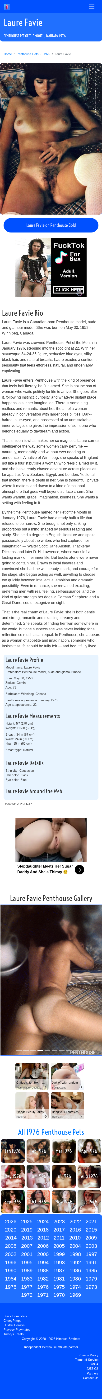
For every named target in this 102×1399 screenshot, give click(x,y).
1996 (10, 1262)
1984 (10, 1279)
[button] (7, 981)
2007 (26, 1246)
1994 (43, 1262)
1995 (26, 1262)
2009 (91, 1238)
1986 (75, 1270)
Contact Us (90, 1378)
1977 (26, 1287)
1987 (59, 1270)
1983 (26, 1279)
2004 (75, 1246)
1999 (59, 1254)
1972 (26, 1295)
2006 (43, 1246)
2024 (43, 1221)
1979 (91, 1279)
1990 (10, 1270)
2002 (10, 1254)
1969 (75, 1295)
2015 (91, 1230)
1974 (75, 1287)
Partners (92, 1373)
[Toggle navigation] (91, 6)
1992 (75, 1262)
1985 (91, 1270)
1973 (91, 1287)
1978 (10, 1287)
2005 (59, 1246)
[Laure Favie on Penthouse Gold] (51, 139)
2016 (75, 1230)
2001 (26, 1254)
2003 (91, 1246)
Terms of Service (86, 1360)
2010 (75, 1238)
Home (8, 54)
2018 (43, 1230)
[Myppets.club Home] (7, 6)
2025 (26, 1221)
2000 (43, 1254)
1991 (91, 1262)
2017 (59, 1230)
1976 (46, 54)
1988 (43, 1270)
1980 (75, 1279)
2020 (10, 1230)
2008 (10, 1246)
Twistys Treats (14, 1334)
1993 (59, 1262)
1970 (59, 1295)
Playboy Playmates (17, 1329)
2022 (75, 1221)
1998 (75, 1254)
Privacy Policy (88, 1355)
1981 (59, 1279)
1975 (59, 1287)
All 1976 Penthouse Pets (51, 1132)
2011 (59, 1238)
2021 (91, 1221)
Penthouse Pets (28, 54)
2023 (59, 1221)
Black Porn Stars (15, 1316)
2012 (43, 1238)
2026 (10, 1221)
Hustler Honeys (14, 1325)
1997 (91, 1254)
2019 (26, 1230)
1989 (26, 1270)
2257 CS (92, 1368)
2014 (11, 1238)
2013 (27, 1238)
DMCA (93, 1364)
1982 (43, 1279)
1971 (43, 1295)
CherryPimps (12, 1320)
